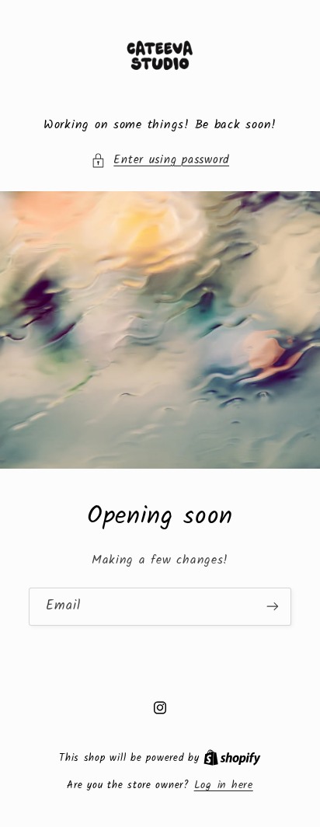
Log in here (223, 785)
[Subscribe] (272, 607)
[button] (160, 161)
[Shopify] (232, 757)
